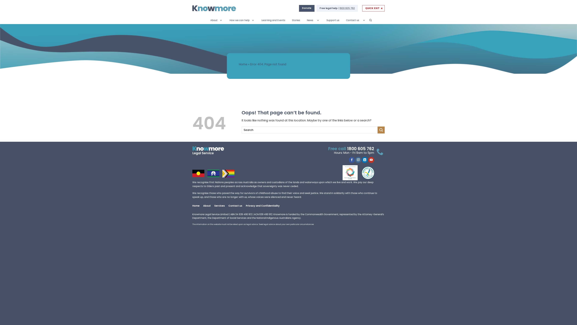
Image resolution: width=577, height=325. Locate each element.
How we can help (239, 20)
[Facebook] (352, 160)
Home (243, 64)
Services (219, 205)
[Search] (370, 20)
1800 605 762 (347, 8)
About (214, 20)
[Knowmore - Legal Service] (214, 8)
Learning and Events (273, 20)
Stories (296, 20)
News (310, 20)
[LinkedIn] (365, 160)
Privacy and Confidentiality (263, 205)
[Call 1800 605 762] (380, 152)
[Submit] (381, 130)
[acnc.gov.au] (368, 172)
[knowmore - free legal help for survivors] (210, 150)
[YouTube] (371, 160)
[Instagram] (358, 160)
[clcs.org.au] (352, 172)
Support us (333, 20)
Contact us (352, 20)
